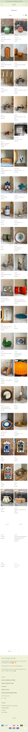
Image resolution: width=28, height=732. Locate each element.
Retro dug (16, 380)
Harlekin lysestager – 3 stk (19, 170)
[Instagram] (5, 698)
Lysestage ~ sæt (17, 274)
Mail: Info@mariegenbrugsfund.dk (9, 692)
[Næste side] (18, 649)
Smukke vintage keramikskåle (20, 64)
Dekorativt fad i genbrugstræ (6, 64)
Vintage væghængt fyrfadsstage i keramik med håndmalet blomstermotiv (20, 538)
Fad (15, 326)
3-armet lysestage (4, 90)
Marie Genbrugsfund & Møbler (8, 680)
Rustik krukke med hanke (6, 39)
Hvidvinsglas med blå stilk (19, 642)
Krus (2, 247)
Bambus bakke (17, 564)
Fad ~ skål (3, 433)
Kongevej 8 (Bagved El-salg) (8, 683)
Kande (2, 222)
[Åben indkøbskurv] (26, 4)
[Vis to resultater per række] (26, 15)
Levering (3, 710)
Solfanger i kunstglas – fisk (19, 197)
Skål (15, 484)
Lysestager (3, 564)
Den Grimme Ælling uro (5, 299)
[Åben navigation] (1, 4)
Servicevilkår (4, 712)
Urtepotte (3, 536)
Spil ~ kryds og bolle (18, 139)
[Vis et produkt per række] (23, 15)
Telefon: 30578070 (5, 689)
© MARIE (14, 718)
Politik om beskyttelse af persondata (9, 705)
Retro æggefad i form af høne (6, 353)
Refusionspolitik (5, 707)
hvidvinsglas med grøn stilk (6, 642)
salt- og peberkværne (5, 616)
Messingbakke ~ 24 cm (18, 433)
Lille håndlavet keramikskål (6, 274)
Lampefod (16, 406)
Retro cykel (3, 116)
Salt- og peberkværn (18, 616)
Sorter (10, 15)
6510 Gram (4, 686)
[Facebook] (2, 698)
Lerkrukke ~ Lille (17, 39)
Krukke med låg (4, 197)
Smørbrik (2, 459)
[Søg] (24, 4)
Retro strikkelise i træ (18, 222)
